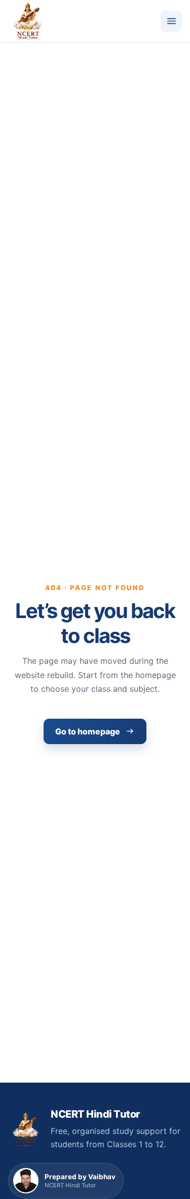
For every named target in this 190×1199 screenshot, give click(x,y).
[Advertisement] (95, 143)
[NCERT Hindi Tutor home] (27, 21)
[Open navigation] (171, 21)
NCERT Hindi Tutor (95, 1114)
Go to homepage (87, 731)
